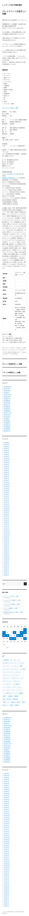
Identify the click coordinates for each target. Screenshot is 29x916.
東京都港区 (18, 347)
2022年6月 (6, 543)
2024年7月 (6, 493)
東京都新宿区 (7, 407)
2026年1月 (6, 456)
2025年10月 (7, 462)
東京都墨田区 (7, 401)
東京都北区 (6, 393)
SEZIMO (6, 347)
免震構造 (20, 693)
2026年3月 (6, 452)
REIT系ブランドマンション (10, 663)
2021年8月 (6, 563)
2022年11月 (7, 533)
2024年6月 (6, 495)
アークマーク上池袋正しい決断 (11, 604)
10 (4, 635)
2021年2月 (6, 575)
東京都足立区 (7, 431)
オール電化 (22, 669)
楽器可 (23, 702)
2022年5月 (6, 545)
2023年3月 (6, 525)
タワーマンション (7, 681)
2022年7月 (6, 541)
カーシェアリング (7, 672)
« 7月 (7, 647)
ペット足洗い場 (7, 693)
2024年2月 (6, 503)
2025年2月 (6, 479)
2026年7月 (6, 444)
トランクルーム (20, 350)
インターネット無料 (19, 349)
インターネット (7, 666)
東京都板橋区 (7, 411)
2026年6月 (6, 446)
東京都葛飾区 (7, 427)
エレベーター (6, 669)
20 (14, 638)
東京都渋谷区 (7, 417)
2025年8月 (6, 466)
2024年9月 (6, 489)
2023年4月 (6, 523)
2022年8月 (6, 539)
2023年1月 (6, 529)
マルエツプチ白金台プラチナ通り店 (11, 174)
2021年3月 (6, 573)
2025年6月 (6, 470)
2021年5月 (6, 569)
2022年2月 (6, 551)
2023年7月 (6, 517)
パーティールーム (16, 687)
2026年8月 (6, 442)
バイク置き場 (15, 684)
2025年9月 (6, 464)
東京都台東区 (7, 397)
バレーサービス (7, 687)
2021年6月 (6, 567)
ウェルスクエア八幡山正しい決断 (12, 600)
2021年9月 (6, 561)
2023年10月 (7, 511)
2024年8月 (6, 491)
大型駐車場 (14, 352)
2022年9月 (6, 537)
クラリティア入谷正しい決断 (11, 596)
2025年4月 (6, 475)
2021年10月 (7, 559)
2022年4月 (6, 547)
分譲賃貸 (9, 352)
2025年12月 (7, 458)
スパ (22, 678)
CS (9, 349)
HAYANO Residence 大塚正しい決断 (13, 612)
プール (13, 690)
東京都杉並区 (7, 409)
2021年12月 (7, 555)
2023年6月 (6, 519)
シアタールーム (15, 678)
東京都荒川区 (7, 425)
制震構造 (16, 696)
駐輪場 (15, 353)
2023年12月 (7, 507)
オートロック (8, 350)
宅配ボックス (19, 352)
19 (11, 638)
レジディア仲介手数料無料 (12, 5)
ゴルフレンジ (6, 678)
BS (4, 349)
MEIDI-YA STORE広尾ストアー (10, 178)
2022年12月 (7, 531)
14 (18, 635)
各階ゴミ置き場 (7, 699)
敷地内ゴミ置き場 (15, 702)
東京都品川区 (7, 399)
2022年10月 (7, 535)
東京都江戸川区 (8, 413)
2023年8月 (6, 515)
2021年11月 (6, 557)
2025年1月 (6, 481)
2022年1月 (6, 553)
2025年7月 (6, 468)
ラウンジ (14, 693)
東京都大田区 (7, 403)
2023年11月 (6, 509)
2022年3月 (6, 549)
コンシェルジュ (15, 675)
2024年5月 (6, 497)
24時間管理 (6, 660)
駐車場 (12, 353)
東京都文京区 (7, 405)
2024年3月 (6, 501)
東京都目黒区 (7, 421)
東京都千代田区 (8, 395)
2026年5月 (6, 448)
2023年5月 (6, 521)
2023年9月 (6, 513)
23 (25, 638)
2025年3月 (6, 477)
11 (7, 635)
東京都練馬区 (7, 423)
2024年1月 (6, 505)
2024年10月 (7, 487)
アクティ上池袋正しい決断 (10, 608)
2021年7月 (6, 565)
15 (21, 635)
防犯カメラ (8, 353)
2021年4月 (6, 571)
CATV (6, 349)
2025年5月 (6, 472)
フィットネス (6, 690)
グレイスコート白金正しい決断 (10, 107)
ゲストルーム (6, 675)
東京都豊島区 (7, 429)
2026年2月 (6, 454)
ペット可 (18, 690)
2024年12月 (7, 483)
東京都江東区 (7, 415)
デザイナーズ (14, 350)
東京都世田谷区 (8, 387)
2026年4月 (6, 450)
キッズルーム (16, 672)
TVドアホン (12, 349)
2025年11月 (6, 460)
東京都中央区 (7, 389)
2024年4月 (6, 499)
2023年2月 (6, 527)
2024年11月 (7, 485)
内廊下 (6, 352)
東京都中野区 (7, 391)
